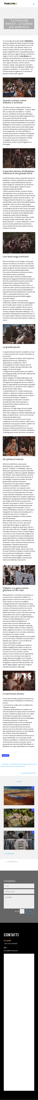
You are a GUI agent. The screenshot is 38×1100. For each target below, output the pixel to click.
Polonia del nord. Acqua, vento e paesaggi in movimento (19, 795)
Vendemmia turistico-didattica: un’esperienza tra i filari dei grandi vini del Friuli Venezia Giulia (19, 818)
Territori (5, 755)
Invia (30, 911)
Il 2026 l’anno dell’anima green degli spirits (19, 840)
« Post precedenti (9, 853)
